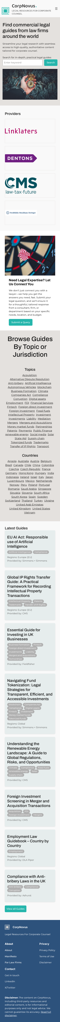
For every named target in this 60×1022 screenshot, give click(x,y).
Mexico (30, 480)
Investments (17, 418)
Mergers (12, 422)
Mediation (44, 418)
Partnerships (44, 426)
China (36, 465)
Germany (11, 473)
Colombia (48, 465)
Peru (24, 484)
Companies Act (21, 394)
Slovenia (27, 492)
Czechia (14, 469)
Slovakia (15, 492)
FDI (27, 402)
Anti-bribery (16, 383)
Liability (31, 418)
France (46, 469)
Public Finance (42, 430)
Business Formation (24, 391)
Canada (18, 465)
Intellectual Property (21, 414)
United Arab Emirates (29, 504)
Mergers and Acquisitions (35, 422)
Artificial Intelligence (38, 383)
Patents (12, 430)
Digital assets (37, 398)
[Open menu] (56, 9)
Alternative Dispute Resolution (29, 379)
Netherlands (44, 480)
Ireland (24, 477)
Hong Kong (26, 473)
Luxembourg (15, 480)
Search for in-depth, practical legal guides (27, 57)
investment (43, 414)
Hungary (40, 473)
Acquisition (29, 375)
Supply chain (36, 438)
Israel (34, 477)
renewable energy (17, 434)
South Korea (19, 496)
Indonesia (12, 477)
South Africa (41, 492)
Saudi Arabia (29, 488)
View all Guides (15, 908)
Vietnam (29, 512)
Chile (28, 465)
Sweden (42, 496)
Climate (43, 391)
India (51, 473)
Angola (12, 461)
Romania (14, 488)
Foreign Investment (22, 410)
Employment (14, 402)
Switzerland (12, 500)
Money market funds (20, 426)
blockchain (44, 387)
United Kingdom (20, 508)
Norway (14, 484)
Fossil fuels (43, 410)
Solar (51, 434)
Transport (43, 446)
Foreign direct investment (35, 406)
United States (41, 508)
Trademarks (40, 442)
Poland (32, 484)
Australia (23, 461)
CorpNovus (23, 6)
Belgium (46, 461)
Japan (49, 477)
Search (51, 62)
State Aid (20, 438)
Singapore (44, 488)
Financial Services (42, 402)
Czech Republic (30, 469)
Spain (32, 496)
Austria (34, 461)
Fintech (12, 406)
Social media (38, 434)
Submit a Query (20, 322)
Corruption (20, 398)
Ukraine (49, 500)
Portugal (44, 484)
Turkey (38, 500)
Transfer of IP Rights (23, 446)
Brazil (8, 465)
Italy (41, 477)
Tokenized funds (21, 442)
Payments (25, 430)
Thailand (27, 500)
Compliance (40, 394)
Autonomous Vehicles (22, 387)
